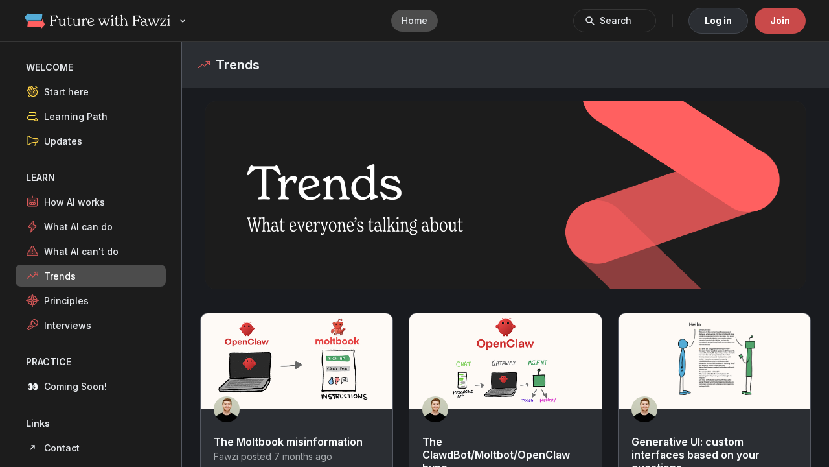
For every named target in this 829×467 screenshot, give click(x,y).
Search (615, 20)
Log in (718, 20)
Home (414, 20)
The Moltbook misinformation (288, 441)
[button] (91, 91)
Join (780, 20)
